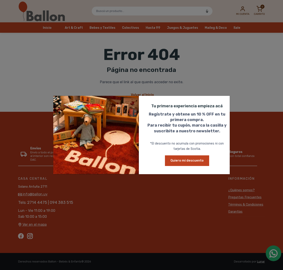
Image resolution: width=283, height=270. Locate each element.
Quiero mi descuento (187, 160)
